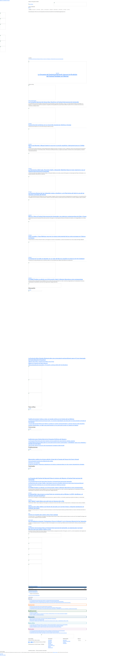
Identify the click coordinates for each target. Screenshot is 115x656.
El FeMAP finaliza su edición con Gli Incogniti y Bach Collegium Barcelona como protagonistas (55, 279)
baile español (30, 519)
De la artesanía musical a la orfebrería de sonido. (40, 460)
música (29, 11)
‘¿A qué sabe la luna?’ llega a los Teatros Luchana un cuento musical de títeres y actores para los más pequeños (56, 423)
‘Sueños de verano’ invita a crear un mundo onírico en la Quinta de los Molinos (51, 418)
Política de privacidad (66, 640)
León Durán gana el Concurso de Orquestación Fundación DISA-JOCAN (46, 445)
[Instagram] (32, 641)
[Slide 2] (57, 81)
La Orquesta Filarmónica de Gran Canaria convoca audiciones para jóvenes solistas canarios (51, 440)
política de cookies (55, 651)
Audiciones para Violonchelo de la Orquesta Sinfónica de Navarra (47, 438)
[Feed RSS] (30, 7)
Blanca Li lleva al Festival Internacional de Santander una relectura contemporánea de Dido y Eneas (57, 216)
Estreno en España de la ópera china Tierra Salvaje (43, 514)
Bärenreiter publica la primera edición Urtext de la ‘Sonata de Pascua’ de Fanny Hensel (53, 459)
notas (41, 11)
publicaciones (44, 11)
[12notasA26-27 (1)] (35, 539)
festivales (51, 9)
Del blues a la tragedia (34, 462)
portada (30, 9)
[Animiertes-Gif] (3, 20)
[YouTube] (31, 641)
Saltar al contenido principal (5, 0)
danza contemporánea (32, 100)
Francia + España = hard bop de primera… (37, 614)
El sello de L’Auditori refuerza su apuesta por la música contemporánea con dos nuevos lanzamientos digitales (56, 464)
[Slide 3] (59, 81)
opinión (42, 9)
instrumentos (46, 9)
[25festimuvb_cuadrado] (3, 15)
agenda (61, 11)
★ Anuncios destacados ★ (33, 591)
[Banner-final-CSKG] (0, 32)
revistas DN (60, 9)
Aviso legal (65, 639)
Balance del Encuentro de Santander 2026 (37, 619)
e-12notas (64, 9)
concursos (38, 11)
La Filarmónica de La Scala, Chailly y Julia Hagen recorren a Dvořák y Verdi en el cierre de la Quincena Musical (55, 482)
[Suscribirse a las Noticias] (33, 585)
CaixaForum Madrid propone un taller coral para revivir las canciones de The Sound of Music (45, 626)
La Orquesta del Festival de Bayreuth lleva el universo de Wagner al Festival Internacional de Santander (45, 58)
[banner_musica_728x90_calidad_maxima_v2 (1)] (70, 4)
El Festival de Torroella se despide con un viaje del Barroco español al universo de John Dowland (56, 258)
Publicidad (65, 642)
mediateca (58, 11)
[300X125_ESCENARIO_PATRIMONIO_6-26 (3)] (35, 556)
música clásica (57, 74)
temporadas (56, 9)
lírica (29, 512)
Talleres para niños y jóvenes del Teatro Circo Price (41, 361)
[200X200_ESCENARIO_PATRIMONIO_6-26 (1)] (35, 371)
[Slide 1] (56, 81)
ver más (29, 289)
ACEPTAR (1, 653)
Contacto (64, 641)
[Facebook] (28, 7)
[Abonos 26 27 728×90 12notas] (57, 635)
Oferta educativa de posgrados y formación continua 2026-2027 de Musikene (48, 364)
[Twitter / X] (30, 641)
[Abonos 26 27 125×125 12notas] (3, 26)
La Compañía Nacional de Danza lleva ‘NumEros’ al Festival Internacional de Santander (53, 101)
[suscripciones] (35, 561)
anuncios (63, 11)
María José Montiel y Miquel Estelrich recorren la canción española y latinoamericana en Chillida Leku (56, 145)
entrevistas (38, 9)
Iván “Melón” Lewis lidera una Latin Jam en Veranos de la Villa (46, 500)
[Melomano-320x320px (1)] (35, 385)
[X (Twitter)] (29, 7)
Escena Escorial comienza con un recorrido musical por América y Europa (49, 124)
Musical (49, 646)
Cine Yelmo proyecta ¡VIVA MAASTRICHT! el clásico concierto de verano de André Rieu (57, 77)
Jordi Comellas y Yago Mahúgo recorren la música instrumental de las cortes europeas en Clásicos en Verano (57, 236)
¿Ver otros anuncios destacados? (34, 594)
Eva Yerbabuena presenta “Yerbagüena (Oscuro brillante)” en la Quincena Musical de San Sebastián (57, 521)
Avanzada (39, 586)
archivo (68, 9)
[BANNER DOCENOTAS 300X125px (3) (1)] (35, 550)
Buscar (85, 587)
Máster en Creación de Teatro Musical (38, 362)
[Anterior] (28, 60)
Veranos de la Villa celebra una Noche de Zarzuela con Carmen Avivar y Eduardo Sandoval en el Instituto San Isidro (56, 506)
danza (32, 11)
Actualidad (50, 639)
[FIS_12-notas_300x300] (35, 398)
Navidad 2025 (50, 647)
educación (34, 9)
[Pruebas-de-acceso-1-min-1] (35, 574)
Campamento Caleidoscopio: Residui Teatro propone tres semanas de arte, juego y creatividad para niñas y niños (49, 620)
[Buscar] (86, 640)
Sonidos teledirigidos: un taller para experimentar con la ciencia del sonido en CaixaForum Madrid (53, 424)
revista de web (49, 11)
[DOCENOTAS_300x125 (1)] (35, 545)
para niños (35, 11)
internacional (54, 11)
